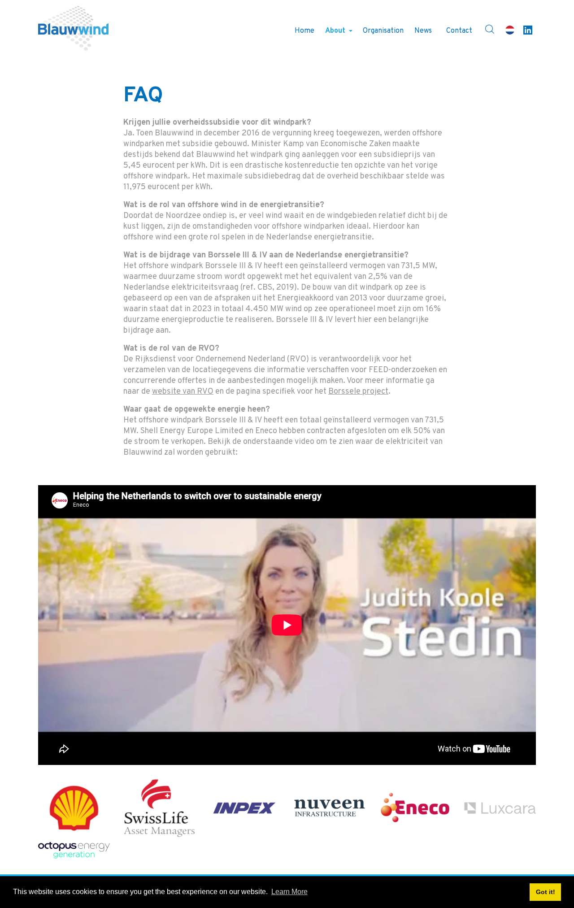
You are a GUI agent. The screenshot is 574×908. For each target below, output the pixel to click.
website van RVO (182, 392)
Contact (459, 30)
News (423, 30)
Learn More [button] (289, 891)
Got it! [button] (545, 891)
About (335, 30)
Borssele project (358, 392)
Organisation (383, 30)
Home (304, 30)
